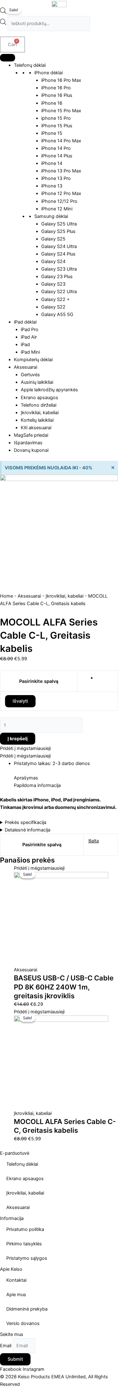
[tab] (66, 778)
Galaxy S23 (53, 284)
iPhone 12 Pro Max (61, 193)
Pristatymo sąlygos (26, 1258)
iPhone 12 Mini (56, 209)
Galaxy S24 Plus (58, 254)
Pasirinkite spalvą (38, 681)
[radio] (104, 678)
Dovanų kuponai (31, 450)
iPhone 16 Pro (56, 88)
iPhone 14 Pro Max (61, 141)
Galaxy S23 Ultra (59, 269)
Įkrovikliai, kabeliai (40, 412)
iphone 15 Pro (56, 118)
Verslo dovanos (23, 1323)
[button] (25, 748)
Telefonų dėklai (30, 65)
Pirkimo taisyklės (24, 1244)
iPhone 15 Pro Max (61, 110)
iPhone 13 (51, 186)
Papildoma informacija (37, 785)
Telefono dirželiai (38, 405)
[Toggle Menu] (7, 57)
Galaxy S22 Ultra (59, 291)
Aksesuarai (25, 367)
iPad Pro (29, 329)
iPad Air (29, 337)
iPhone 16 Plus (56, 95)
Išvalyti (20, 701)
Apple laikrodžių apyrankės (49, 390)
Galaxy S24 (53, 261)
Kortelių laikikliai (37, 420)
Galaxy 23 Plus (57, 276)
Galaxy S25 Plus (58, 231)
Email (6, 1345)
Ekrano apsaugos (39, 397)
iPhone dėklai (48, 73)
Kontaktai (16, 1280)
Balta (93, 841)
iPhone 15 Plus (56, 126)
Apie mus (16, 1294)
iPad (25, 344)
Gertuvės (30, 374)
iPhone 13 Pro (56, 178)
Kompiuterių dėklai (33, 359)
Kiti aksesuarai (36, 427)
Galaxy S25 (53, 239)
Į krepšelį (18, 738)
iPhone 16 (51, 103)
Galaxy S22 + (55, 299)
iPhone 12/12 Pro (59, 201)
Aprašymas (26, 778)
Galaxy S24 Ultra (59, 246)
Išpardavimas (28, 443)
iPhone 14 (51, 163)
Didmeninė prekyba (27, 1309)
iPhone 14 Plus (56, 156)
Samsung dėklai (51, 216)
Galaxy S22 (53, 307)
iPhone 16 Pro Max (61, 80)
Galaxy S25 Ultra (59, 224)
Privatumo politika (25, 1229)
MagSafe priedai (31, 435)
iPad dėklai (25, 322)
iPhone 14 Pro (56, 148)
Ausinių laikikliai (37, 382)
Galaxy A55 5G (57, 314)
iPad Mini (30, 352)
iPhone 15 (51, 133)
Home (6, 596)
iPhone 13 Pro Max (61, 171)
